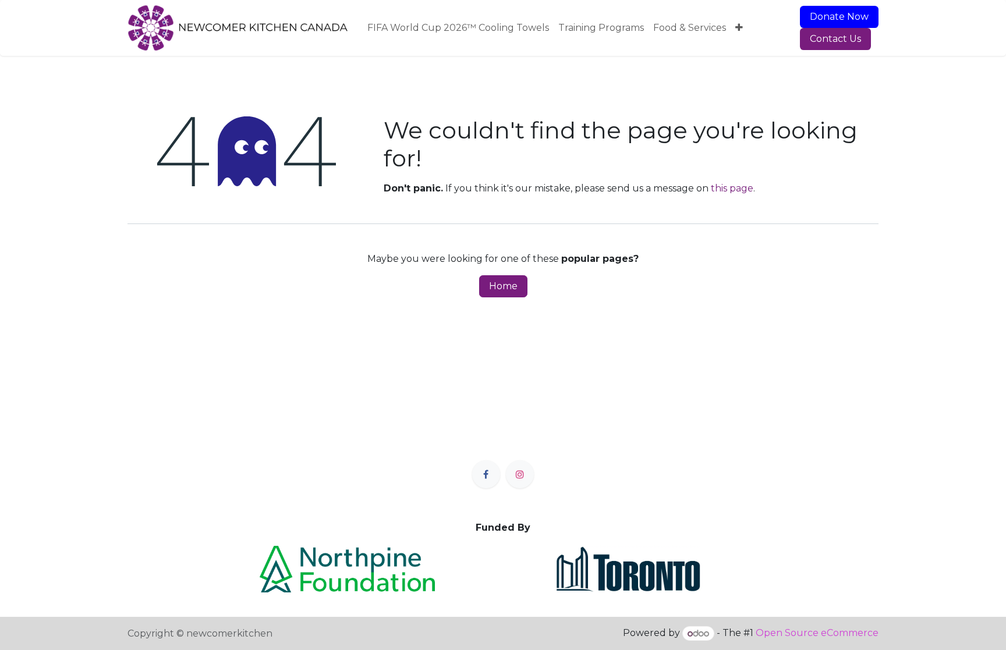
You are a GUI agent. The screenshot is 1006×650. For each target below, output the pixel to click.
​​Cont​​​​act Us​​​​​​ (835, 38)
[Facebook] (486, 474)
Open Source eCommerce (817, 633)
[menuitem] (458, 28)
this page (732, 188)
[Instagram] (520, 474)
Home (503, 286)
